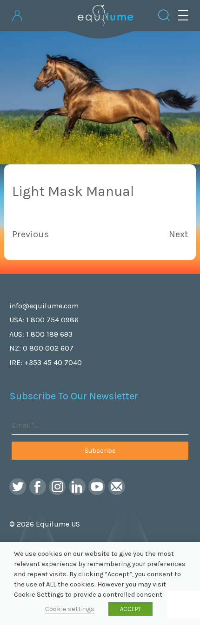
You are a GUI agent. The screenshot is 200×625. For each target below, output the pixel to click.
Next (178, 234)
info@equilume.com (44, 305)
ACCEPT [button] (130, 608)
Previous (30, 234)
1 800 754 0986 (52, 319)
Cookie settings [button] (69, 609)
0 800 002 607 (48, 348)
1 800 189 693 (49, 334)
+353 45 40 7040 (53, 362)
